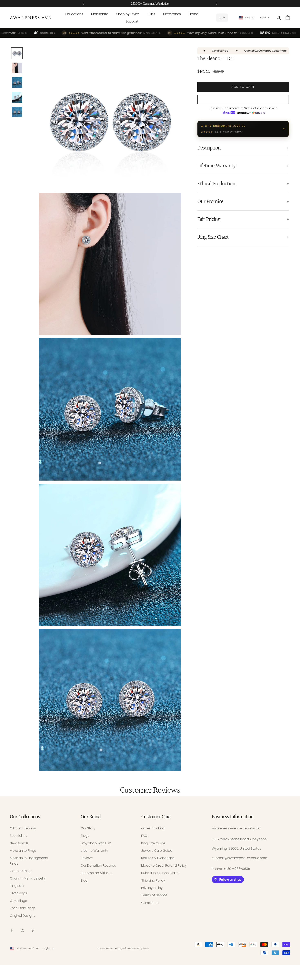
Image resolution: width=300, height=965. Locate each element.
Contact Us (150, 902)
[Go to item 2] (17, 68)
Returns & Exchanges (157, 858)
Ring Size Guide (153, 843)
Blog (84, 880)
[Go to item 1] (17, 53)
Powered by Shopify (140, 948)
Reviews (87, 858)
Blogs (85, 835)
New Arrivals (19, 843)
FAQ (144, 835)
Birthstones (172, 14)
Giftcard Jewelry (23, 828)
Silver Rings (18, 893)
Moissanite (99, 14)
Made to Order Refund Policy (164, 865)
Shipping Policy (153, 880)
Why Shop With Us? (96, 843)
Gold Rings (18, 900)
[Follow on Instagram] (22, 930)
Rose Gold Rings (22, 908)
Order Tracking (152, 828)
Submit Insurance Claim (160, 873)
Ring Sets (17, 885)
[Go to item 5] (17, 112)
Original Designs (22, 915)
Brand (193, 14)
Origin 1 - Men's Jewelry (28, 878)
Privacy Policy (152, 887)
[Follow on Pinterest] (33, 930)
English (263, 17)
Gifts (151, 14)
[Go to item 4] (17, 97)
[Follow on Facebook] (12, 930)
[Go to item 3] (17, 82)
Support (132, 21)
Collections (74, 14)
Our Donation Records (98, 865)
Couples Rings (21, 870)
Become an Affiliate (96, 873)
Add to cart (243, 86)
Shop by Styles (128, 14)
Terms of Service (154, 895)
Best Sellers (18, 835)
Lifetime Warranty (94, 850)
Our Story (88, 828)
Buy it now (243, 99)
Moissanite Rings (23, 850)
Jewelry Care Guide (156, 850)
